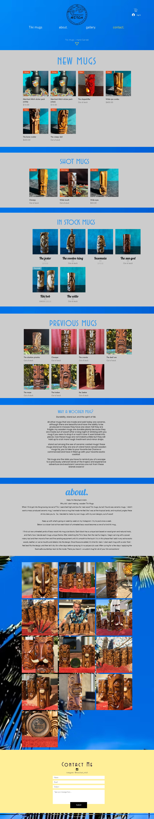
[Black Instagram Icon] (77, 769)
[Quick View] (45, 241)
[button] (136, 10)
